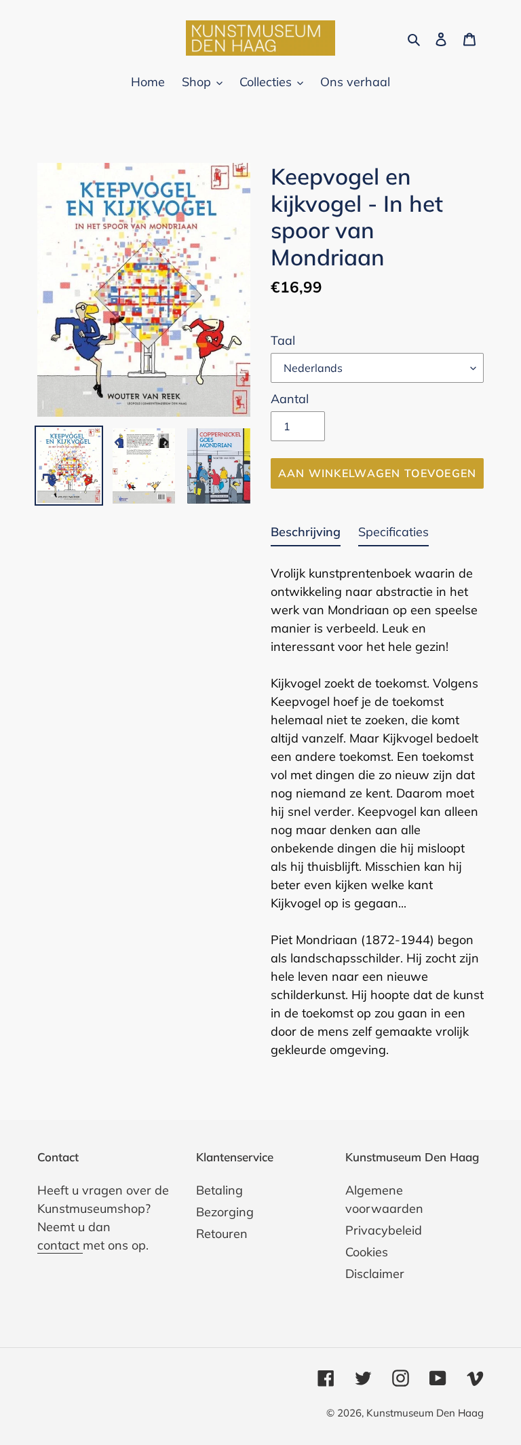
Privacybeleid (383, 1230)
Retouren (222, 1233)
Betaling (219, 1190)
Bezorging (225, 1212)
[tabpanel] (377, 807)
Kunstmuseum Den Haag (425, 1412)
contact (60, 1245)
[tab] (306, 534)
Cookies (366, 1252)
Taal (283, 340)
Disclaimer (374, 1273)
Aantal (290, 399)
